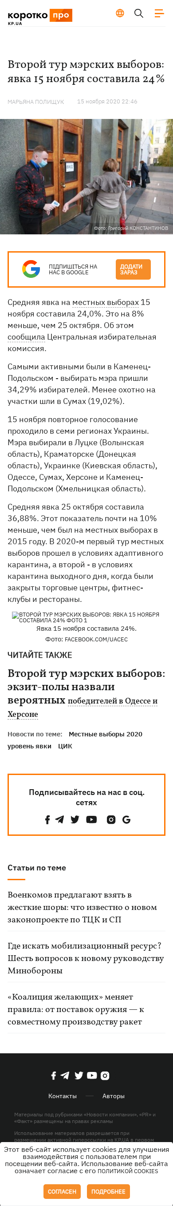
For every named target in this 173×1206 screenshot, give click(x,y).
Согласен (62, 1191)
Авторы (113, 1096)
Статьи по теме (37, 867)
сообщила (26, 337)
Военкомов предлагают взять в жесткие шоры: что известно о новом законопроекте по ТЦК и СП (82, 907)
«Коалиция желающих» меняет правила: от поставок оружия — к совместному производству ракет (76, 1009)
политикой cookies (128, 1171)
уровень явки (29, 746)
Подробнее (108, 1191)
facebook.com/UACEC (96, 639)
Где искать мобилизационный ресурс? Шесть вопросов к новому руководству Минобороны (86, 958)
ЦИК (65, 746)
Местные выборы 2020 (105, 734)
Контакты (62, 1096)
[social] (47, 819)
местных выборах (105, 302)
